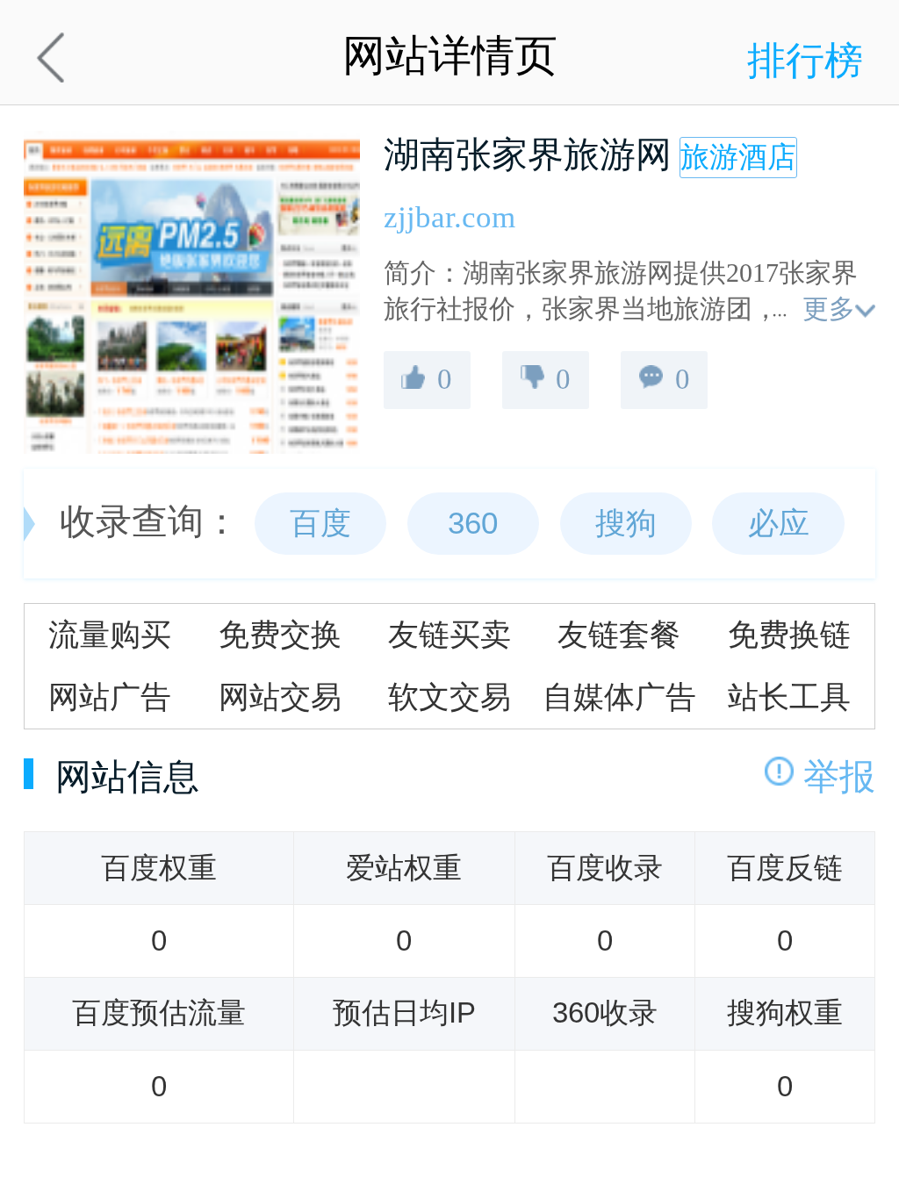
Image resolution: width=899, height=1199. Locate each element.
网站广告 (109, 696)
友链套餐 (618, 634)
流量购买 (109, 634)
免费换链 (789, 634)
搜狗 (626, 523)
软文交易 (449, 696)
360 (473, 523)
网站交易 (280, 696)
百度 (320, 523)
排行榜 (805, 60)
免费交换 (280, 634)
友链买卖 (449, 634)
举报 (839, 777)
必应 (778, 523)
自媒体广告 (619, 696)
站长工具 (789, 696)
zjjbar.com (449, 216)
